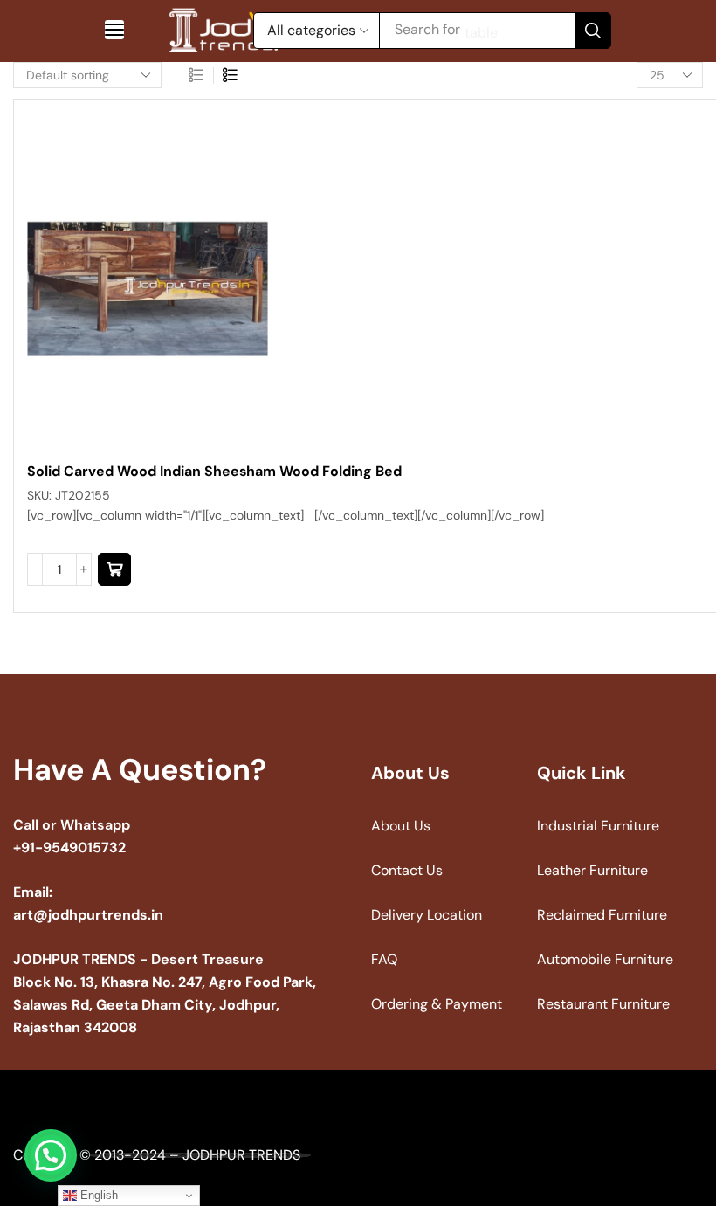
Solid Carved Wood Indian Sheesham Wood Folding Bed (214, 471)
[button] (114, 29)
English (97, 1195)
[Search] (592, 30)
